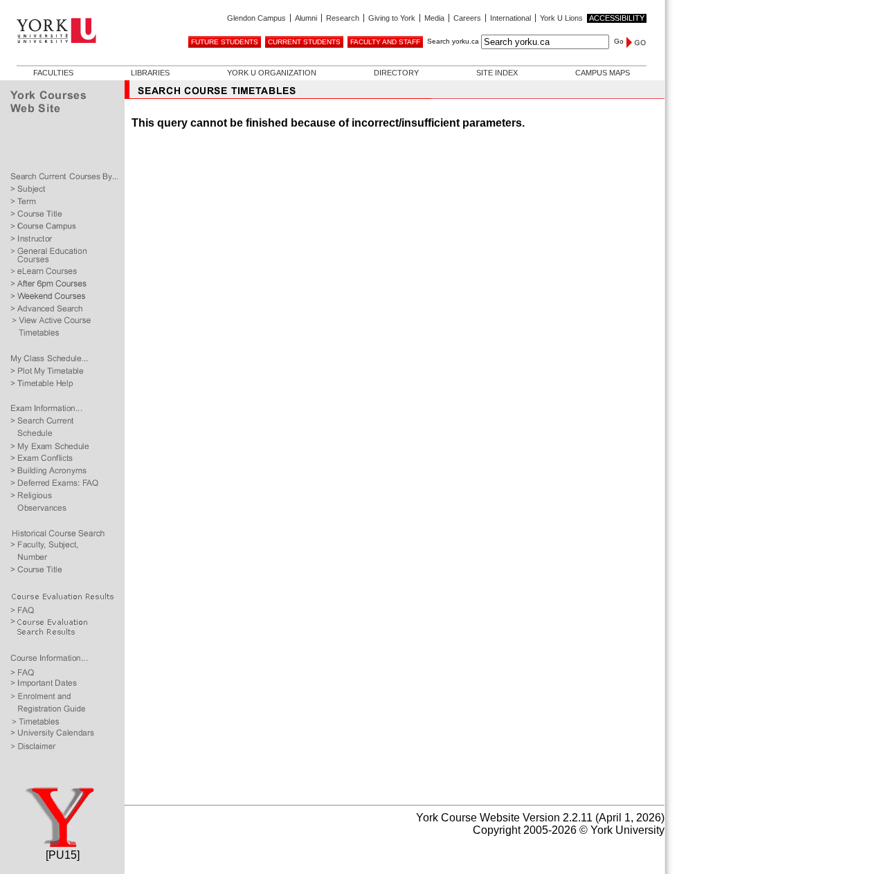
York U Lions (561, 18)
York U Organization (271, 73)
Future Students (224, 42)
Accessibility (616, 18)
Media (434, 18)
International (510, 18)
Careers (467, 18)
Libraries (150, 73)
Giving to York (391, 18)
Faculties (53, 73)
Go (619, 41)
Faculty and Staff (385, 42)
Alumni (306, 18)
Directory (396, 73)
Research (342, 18)
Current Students (304, 42)
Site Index (497, 73)
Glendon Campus (256, 18)
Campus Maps (602, 73)
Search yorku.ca (453, 41)
